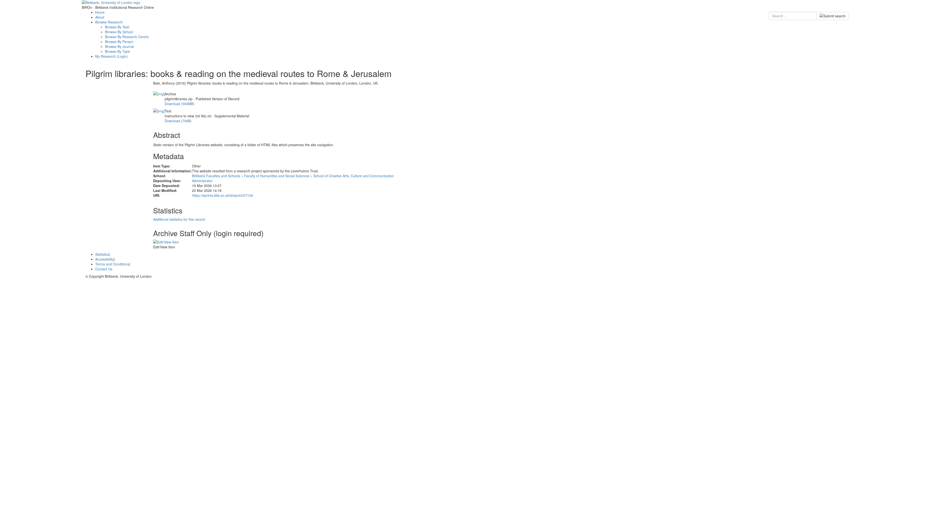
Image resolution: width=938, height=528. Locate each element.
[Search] (832, 16)
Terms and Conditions (112, 264)
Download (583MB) (179, 103)
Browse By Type (117, 51)
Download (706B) (178, 120)
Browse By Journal (119, 46)
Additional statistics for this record (179, 219)
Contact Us (103, 268)
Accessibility (104, 259)
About (99, 17)
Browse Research (109, 22)
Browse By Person (119, 41)
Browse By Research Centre (127, 36)
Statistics (102, 254)
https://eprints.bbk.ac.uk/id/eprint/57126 (222, 195)
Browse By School (119, 31)
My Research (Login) (111, 56)
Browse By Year (117, 26)
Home (100, 12)
